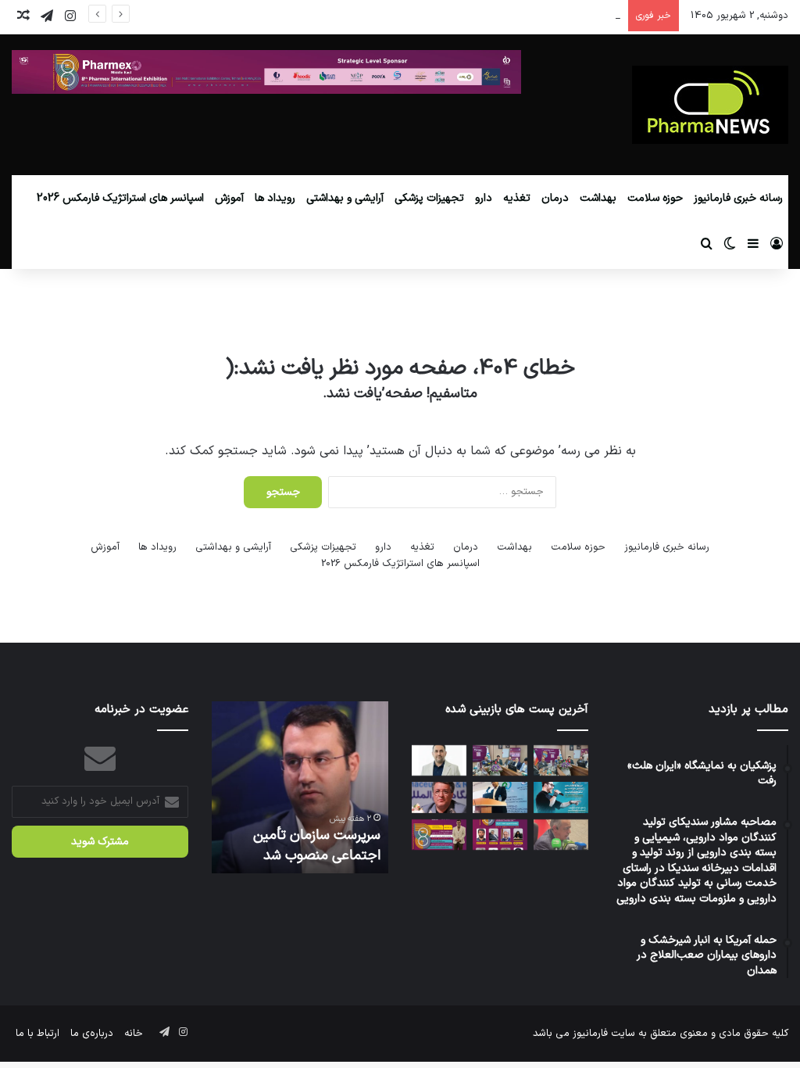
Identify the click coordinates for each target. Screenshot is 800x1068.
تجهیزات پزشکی (429, 198)
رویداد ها (275, 198)
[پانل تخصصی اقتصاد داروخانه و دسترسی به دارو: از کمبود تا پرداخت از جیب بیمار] (500, 834)
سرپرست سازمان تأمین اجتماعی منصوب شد (316, 845)
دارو (483, 198)
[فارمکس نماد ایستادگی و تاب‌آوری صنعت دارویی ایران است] (439, 797)
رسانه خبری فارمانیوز (738, 198)
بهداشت (598, 198)
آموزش (229, 198)
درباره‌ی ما (91, 1033)
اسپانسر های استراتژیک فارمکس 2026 (120, 198)
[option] (300, 787)
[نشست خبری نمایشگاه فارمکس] (500, 760)
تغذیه (516, 198)
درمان (555, 198)
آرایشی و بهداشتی (345, 198)
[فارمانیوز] (710, 105)
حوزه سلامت (655, 198)
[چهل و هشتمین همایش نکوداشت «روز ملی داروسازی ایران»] (561, 797)
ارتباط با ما (37, 1033)
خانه (133, 1033)
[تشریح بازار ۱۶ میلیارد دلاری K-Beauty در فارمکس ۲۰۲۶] (439, 834)
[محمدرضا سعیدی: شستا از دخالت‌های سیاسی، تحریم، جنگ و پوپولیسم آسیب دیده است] (500, 797)
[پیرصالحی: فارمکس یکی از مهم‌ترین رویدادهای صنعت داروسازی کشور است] (561, 760)
